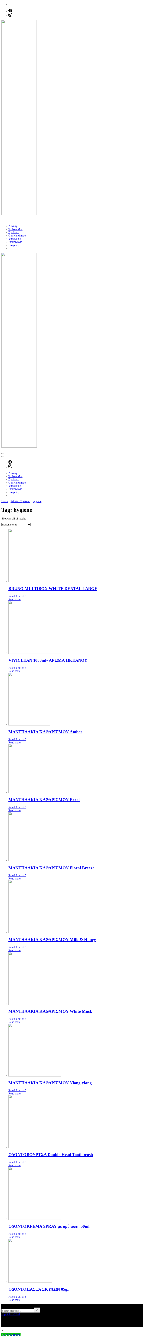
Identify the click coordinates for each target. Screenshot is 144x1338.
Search (5, 1305)
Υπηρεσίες (14, 238)
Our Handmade (17, 235)
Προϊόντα (13, 232)
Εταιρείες (13, 245)
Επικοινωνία (15, 241)
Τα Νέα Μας (15, 229)
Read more (14, 599)
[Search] (37, 1310)
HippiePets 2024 (10, 1314)
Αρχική (12, 225)
